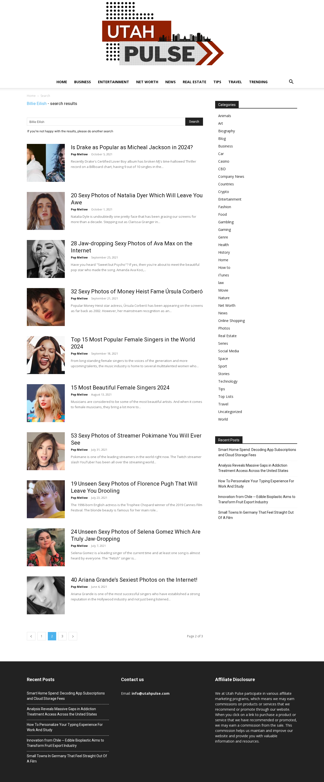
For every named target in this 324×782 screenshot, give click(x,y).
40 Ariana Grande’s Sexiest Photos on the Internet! (134, 580)
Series (223, 343)
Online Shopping (231, 320)
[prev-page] (31, 636)
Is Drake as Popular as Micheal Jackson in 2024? (132, 147)
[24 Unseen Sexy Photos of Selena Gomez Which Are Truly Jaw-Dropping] (46, 547)
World (223, 419)
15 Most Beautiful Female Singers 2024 (120, 387)
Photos (224, 328)
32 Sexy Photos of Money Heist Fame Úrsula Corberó (137, 291)
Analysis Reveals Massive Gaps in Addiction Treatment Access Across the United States (253, 468)
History (224, 252)
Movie (223, 290)
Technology (227, 381)
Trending (258, 81)
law (221, 282)
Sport (222, 366)
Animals (224, 115)
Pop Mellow (79, 154)
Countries (226, 184)
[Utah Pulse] (162, 38)
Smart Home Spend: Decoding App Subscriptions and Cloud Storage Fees (257, 452)
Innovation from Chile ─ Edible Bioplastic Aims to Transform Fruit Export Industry (256, 499)
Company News (231, 176)
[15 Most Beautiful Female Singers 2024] (46, 403)
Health (223, 244)
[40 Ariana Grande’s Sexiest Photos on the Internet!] (46, 595)
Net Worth (147, 81)
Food (222, 214)
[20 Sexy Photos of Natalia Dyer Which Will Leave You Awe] (46, 211)
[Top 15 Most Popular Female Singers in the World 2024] (46, 355)
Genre (223, 237)
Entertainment (113, 81)
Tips (217, 81)
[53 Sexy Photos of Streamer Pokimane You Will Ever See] (46, 451)
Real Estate (194, 81)
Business (82, 81)
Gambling (226, 222)
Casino (223, 161)
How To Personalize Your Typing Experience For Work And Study (256, 483)
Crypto (223, 191)
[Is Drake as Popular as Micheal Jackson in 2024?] (46, 163)
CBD (222, 168)
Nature (224, 297)
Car (221, 153)
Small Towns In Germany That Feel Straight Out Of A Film (256, 515)
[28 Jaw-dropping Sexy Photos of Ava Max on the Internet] (46, 259)
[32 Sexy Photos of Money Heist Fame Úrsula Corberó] (46, 307)
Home (61, 81)
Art (220, 123)
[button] (291, 82)
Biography (226, 130)
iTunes (223, 275)
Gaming (224, 229)
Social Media (228, 351)
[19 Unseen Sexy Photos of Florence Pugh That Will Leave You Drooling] (46, 499)
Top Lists (225, 396)
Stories (224, 373)
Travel (235, 81)
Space (223, 358)
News (170, 81)
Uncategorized (230, 411)
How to (224, 267)
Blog (222, 138)
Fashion (224, 206)
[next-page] (73, 636)
